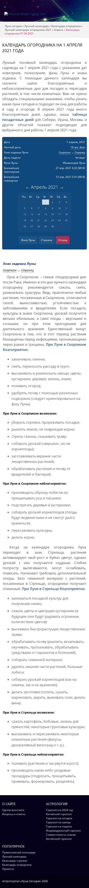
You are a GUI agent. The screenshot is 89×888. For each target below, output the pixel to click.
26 (25, 226)
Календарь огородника (66, 26)
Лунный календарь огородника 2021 (28, 30)
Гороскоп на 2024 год (59, 810)
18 (66, 214)
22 (45, 220)
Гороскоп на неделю (59, 826)
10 (59, 208)
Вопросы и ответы (13, 814)
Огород (62, 240)
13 (31, 214)
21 (38, 220)
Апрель (58, 30)
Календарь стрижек (14, 860)
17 (59, 214)
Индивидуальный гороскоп (63, 830)
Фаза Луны (28, 240)
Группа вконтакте (13, 810)
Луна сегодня (13, 26)
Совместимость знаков (61, 835)
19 (25, 220)
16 (52, 214)
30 (52, 226)
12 (25, 214)
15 (45, 214)
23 (52, 220)
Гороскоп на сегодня (59, 818)
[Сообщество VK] (85, 881)
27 (31, 226)
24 (59, 220)
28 (38, 226)
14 (38, 214)
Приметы (8, 869)
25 (66, 220)
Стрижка (46, 240)
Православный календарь (19, 852)
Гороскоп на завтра (58, 822)
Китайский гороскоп (59, 814)
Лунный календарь (36, 26)
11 (66, 208)
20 (31, 220)
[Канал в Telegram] (79, 881)
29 (45, 226)
